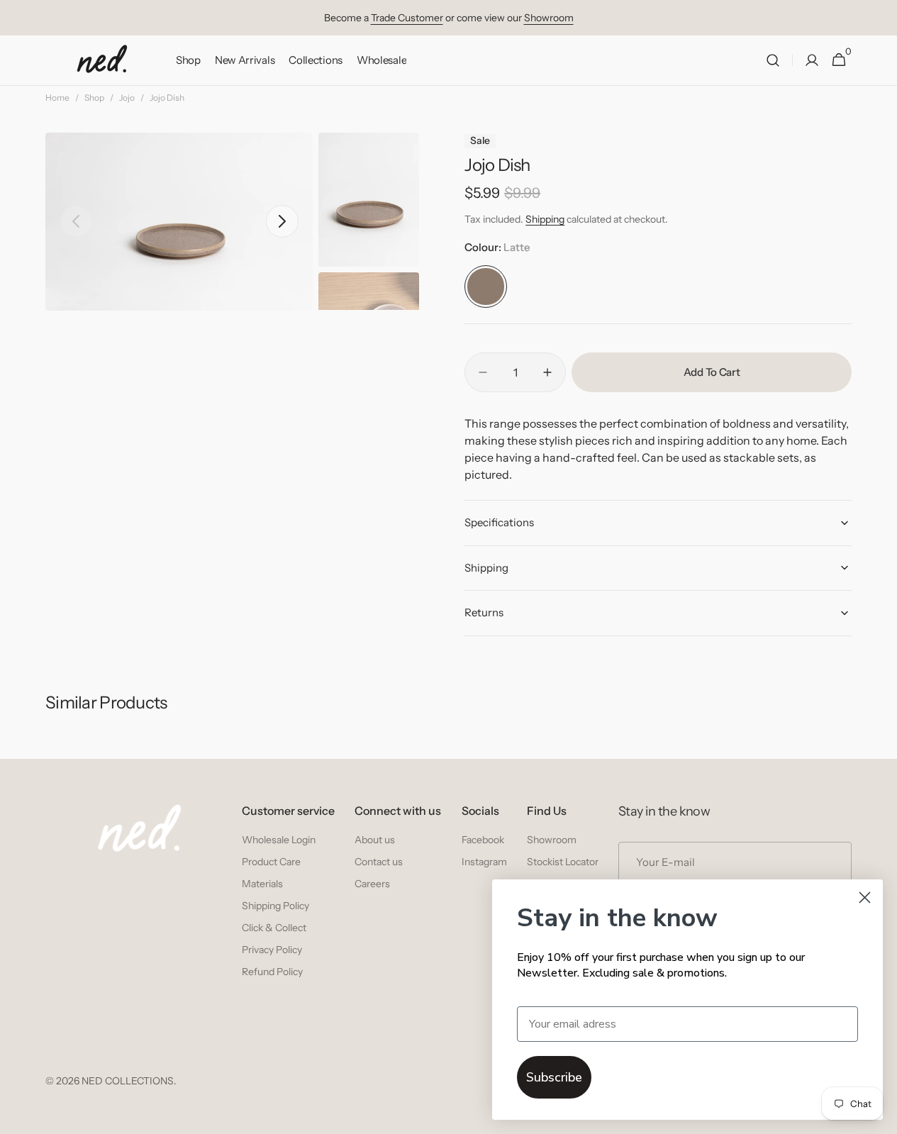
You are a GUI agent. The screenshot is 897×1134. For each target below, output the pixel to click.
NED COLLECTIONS (128, 1080)
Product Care (271, 861)
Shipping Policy (275, 905)
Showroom (549, 17)
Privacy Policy (272, 949)
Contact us (379, 861)
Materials (262, 883)
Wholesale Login (279, 839)
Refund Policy (272, 971)
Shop (94, 97)
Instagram (484, 861)
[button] (772, 60)
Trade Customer (407, 17)
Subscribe (554, 1077)
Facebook (483, 839)
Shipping (544, 219)
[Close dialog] (864, 897)
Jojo (127, 97)
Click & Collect (274, 927)
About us (375, 839)
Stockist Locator (562, 861)
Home (57, 97)
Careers (372, 883)
